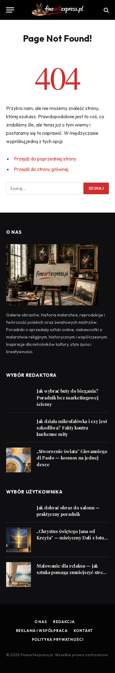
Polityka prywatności (57, 639)
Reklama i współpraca (42, 630)
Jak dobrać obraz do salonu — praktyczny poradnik (68, 511)
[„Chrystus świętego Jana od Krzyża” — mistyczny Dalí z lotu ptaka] (18, 539)
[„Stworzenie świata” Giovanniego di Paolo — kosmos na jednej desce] (18, 460)
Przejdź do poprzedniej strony (45, 159)
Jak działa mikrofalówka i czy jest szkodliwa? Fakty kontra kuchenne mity (71, 427)
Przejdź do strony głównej (41, 169)
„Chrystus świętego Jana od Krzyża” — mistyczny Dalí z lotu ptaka (70, 537)
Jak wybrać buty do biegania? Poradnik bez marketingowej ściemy (67, 397)
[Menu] (10, 10)
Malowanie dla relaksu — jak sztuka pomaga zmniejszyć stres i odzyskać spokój (72, 572)
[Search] (105, 10)
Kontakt (83, 630)
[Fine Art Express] (57, 10)
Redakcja (64, 621)
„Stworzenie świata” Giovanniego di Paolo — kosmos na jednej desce (71, 457)
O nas (40, 621)
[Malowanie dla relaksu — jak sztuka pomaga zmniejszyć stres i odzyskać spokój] (18, 574)
